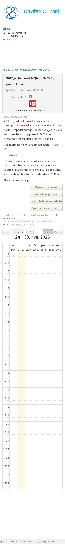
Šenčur (15, 69)
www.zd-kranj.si (11, 39)
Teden (47, 232)
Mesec (57, 232)
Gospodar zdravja (31, 541)
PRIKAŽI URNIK (16, 97)
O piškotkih (48, 541)
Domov (6, 69)
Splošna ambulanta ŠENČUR (36, 69)
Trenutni (18, 232)
